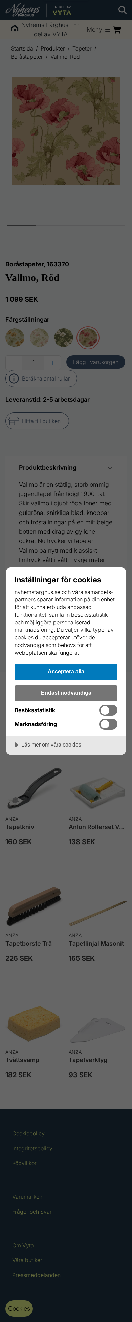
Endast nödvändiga (66, 693)
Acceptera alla (66, 671)
